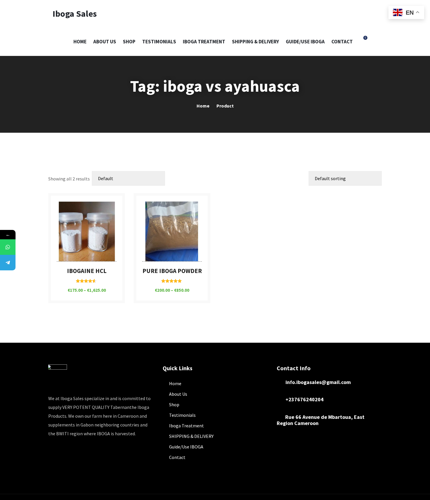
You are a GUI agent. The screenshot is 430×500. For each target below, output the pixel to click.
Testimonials (159, 41)
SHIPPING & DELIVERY (255, 41)
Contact (342, 41)
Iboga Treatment (204, 41)
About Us (104, 41)
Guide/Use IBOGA (305, 41)
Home (80, 41)
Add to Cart (86, 259)
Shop (129, 41)
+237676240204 (304, 399)
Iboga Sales (75, 13)
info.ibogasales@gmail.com (316, 382)
